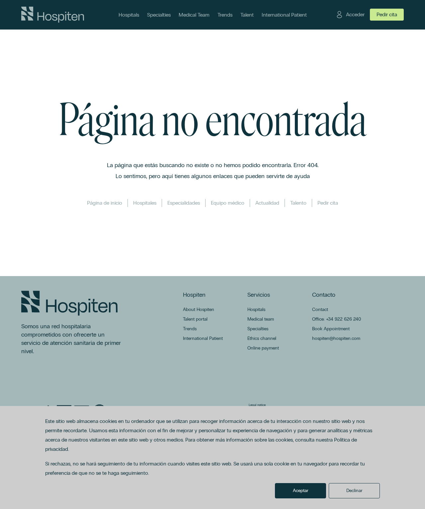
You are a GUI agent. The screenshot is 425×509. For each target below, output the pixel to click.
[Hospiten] (52, 15)
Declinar (354, 490)
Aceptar (300, 490)
